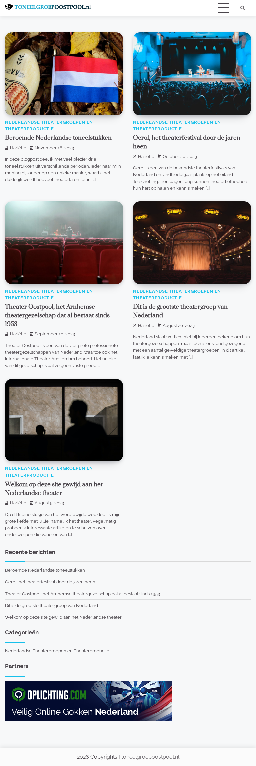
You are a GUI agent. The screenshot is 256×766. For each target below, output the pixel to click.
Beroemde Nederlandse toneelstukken (58, 138)
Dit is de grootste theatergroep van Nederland (51, 605)
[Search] (243, 8)
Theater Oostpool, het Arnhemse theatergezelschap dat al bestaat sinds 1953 (57, 315)
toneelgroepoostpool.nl (150, 757)
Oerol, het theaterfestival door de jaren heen (50, 581)
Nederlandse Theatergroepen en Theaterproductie (57, 650)
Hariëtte (18, 147)
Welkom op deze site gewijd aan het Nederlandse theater (63, 617)
